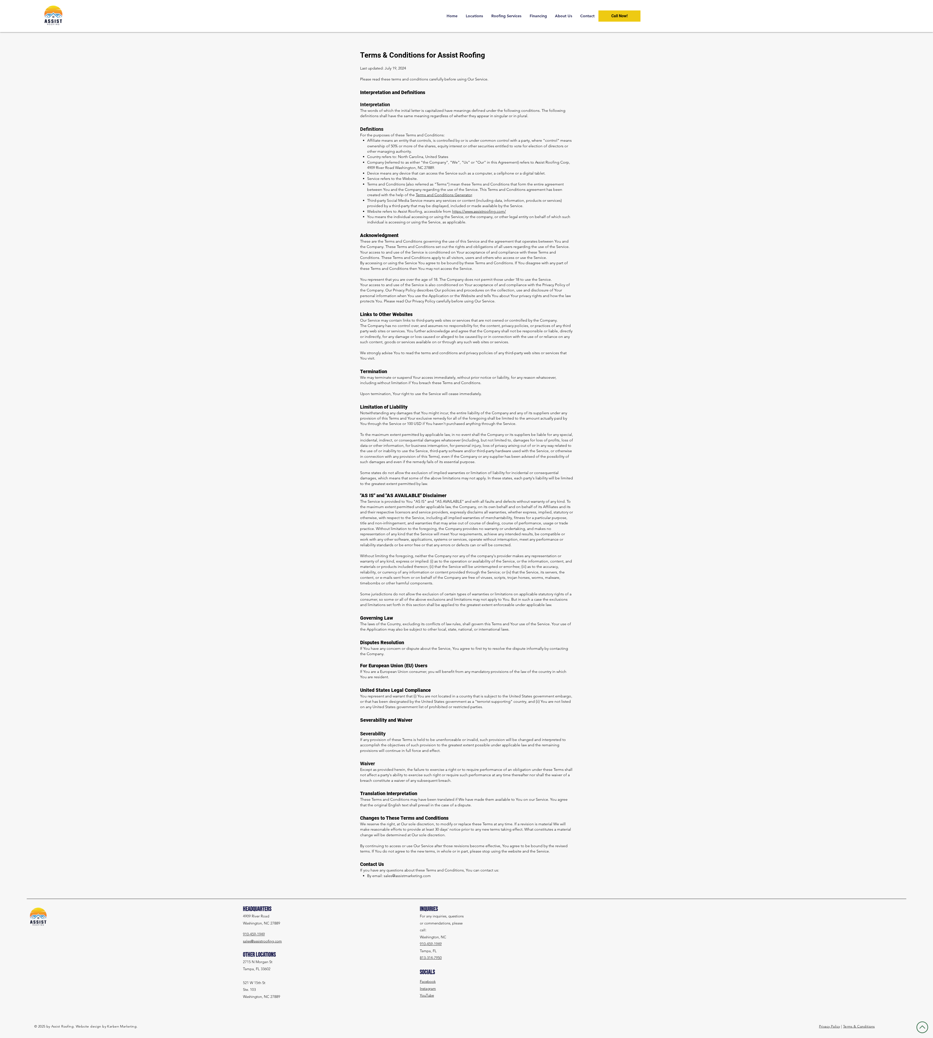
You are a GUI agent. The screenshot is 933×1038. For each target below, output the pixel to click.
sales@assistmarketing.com (407, 875)
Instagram (428, 988)
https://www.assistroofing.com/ (479, 211)
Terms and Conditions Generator (444, 195)
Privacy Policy (829, 1026)
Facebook (428, 981)
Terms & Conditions (859, 1026)
